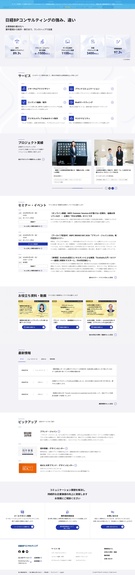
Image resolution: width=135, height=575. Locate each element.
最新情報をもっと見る (106, 404)
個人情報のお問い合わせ (36, 572)
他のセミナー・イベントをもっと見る (101, 277)
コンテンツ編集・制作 (57, 556)
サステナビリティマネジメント (23, 562)
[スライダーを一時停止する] (112, 188)
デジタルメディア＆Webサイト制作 (61, 560)
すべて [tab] (22, 359)
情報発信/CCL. (108, 549)
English (62, 572)
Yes (66, 7)
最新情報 (107, 555)
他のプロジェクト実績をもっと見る (29, 159)
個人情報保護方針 (22, 572)
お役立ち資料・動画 (110, 552)
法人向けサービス (24, 558)
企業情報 (37, 558)
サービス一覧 (55, 549)
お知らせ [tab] (43, 359)
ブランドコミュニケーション (84, 553)
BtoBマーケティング (82, 556)
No (69, 7)
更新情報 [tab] (52, 359)
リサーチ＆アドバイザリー (58, 553)
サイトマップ (54, 572)
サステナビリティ (81, 560)
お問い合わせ (108, 559)
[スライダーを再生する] (109, 188)
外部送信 (46, 572)
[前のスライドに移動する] (106, 188)
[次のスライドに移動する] (116, 188)
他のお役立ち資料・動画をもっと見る (101, 335)
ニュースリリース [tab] (32, 359)
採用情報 (37, 561)
